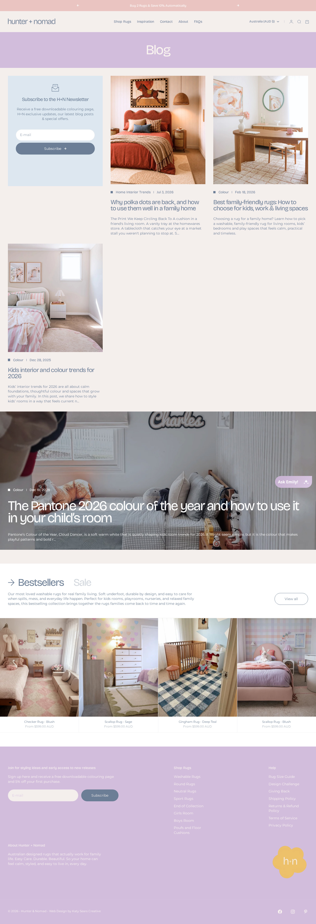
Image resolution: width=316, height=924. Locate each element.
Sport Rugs (183, 798)
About (183, 22)
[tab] (37, 582)
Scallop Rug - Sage (118, 722)
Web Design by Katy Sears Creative (75, 911)
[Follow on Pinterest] (305, 911)
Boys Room (184, 820)
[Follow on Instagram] (292, 911)
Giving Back (279, 791)
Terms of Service (283, 818)
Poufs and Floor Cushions (187, 830)
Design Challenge (284, 784)
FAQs (198, 22)
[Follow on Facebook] (279, 911)
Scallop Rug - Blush (276, 722)
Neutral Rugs (185, 791)
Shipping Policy (282, 798)
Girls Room (183, 813)
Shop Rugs (122, 22)
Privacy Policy (281, 825)
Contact (166, 22)
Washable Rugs (187, 776)
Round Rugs (184, 784)
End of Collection (188, 806)
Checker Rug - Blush (39, 722)
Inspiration (145, 22)
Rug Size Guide (282, 776)
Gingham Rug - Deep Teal (198, 722)
